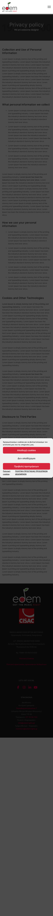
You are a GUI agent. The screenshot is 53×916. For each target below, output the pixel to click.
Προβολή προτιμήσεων (26, 466)
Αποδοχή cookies (26, 450)
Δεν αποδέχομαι (26, 458)
